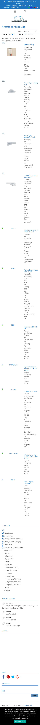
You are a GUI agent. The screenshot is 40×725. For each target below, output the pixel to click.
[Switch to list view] (14, 34)
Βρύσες (9, 573)
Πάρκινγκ (6, 7)
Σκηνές (7, 553)
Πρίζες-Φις (9, 559)
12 (25, 34)
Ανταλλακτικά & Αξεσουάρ (16, 38)
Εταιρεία (30, 6)
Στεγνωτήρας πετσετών (28, 482)
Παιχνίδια (8, 550)
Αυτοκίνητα (8, 536)
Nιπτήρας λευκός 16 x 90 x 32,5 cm (31, 231)
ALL (32, 34)
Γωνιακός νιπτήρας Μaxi (31, 83)
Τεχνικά (8, 590)
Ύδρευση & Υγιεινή (12, 567)
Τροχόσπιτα (8, 533)
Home (4, 38)
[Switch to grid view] (12, 34)
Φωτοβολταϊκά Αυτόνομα (13, 539)
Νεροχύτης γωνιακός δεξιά (29, 136)
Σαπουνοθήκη (29, 45)
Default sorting (23, 31)
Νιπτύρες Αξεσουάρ (14, 579)
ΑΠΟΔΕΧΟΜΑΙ (20, 721)
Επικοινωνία (15, 7)
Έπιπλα (7, 562)
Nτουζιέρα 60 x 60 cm (30, 327)
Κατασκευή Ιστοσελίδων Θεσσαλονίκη (17, 706)
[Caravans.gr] (19, 18)
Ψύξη (7, 587)
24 (28, 34)
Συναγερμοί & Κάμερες (12, 542)
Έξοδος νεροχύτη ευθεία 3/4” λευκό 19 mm (30, 368)
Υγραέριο (8, 565)
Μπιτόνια (10, 576)
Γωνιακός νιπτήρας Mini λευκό (31, 271)
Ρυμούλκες (8, 544)
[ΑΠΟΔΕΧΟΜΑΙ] (37, 716)
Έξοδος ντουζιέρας (30, 391)
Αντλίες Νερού (12, 570)
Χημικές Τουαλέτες (13, 585)
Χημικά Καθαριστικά (14, 582)
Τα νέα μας (22, 6)
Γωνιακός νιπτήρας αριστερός (31, 176)
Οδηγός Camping (11, 6)
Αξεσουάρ (8, 556)
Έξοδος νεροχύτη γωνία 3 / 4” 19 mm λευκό (31, 456)
